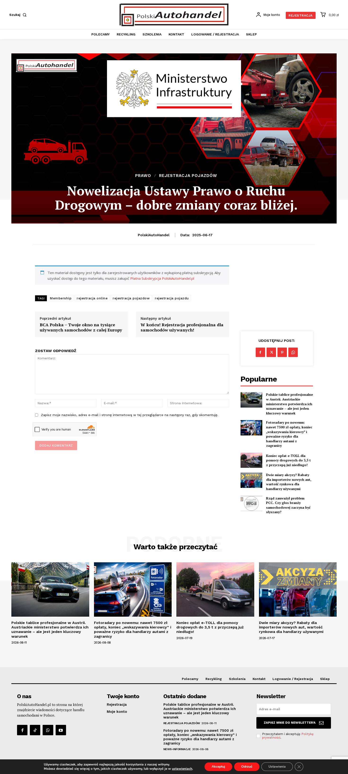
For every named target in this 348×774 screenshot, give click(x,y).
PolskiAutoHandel (154, 235)
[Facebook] (260, 352)
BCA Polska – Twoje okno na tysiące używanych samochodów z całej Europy (81, 327)
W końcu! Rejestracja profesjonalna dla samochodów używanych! (182, 327)
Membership (60, 298)
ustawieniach (182, 769)
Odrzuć (246, 766)
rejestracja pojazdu (172, 298)
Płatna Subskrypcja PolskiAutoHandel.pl (162, 278)
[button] (18, 15)
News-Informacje (177, 749)
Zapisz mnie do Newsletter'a (290, 722)
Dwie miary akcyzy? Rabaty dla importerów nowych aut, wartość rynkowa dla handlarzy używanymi (288, 482)
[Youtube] (61, 730)
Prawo (143, 176)
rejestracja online (92, 298)
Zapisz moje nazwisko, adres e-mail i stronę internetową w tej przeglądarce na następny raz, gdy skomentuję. (129, 415)
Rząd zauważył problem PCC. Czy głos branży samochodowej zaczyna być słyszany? (288, 505)
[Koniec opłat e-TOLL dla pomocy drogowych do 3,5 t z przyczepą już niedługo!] (251, 460)
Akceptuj (218, 766)
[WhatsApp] (293, 352)
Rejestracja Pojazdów (188, 176)
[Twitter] (271, 352)
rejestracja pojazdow (131, 298)
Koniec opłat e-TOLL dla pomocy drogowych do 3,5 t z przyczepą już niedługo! (288, 460)
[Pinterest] (282, 352)
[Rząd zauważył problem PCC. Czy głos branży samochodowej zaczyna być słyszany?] (251, 503)
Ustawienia (277, 766)
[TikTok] (35, 730)
